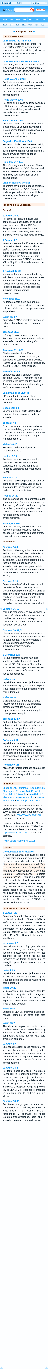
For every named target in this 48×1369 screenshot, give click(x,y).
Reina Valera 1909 (13, 99)
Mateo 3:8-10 (10, 444)
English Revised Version (17, 182)
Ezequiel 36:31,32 (13, 630)
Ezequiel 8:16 (10, 581)
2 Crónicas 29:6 (11, 654)
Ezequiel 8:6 (10, 1043)
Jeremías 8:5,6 (11, 332)
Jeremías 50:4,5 (12, 371)
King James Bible (13, 162)
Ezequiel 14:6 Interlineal (15, 788)
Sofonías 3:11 (10, 740)
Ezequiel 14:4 (10, 547)
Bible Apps (22, 800)
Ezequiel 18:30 (11, 215)
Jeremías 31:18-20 (13, 350)
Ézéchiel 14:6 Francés (14, 794)
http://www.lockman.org (29, 815)
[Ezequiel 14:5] (3, 615)
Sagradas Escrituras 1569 (17, 141)
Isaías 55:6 (9, 1008)
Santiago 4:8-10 (11, 523)
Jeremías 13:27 (11, 719)
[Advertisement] (24, 1145)
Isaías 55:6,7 (10, 317)
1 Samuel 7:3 (10, 240)
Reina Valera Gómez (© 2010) (19, 840)
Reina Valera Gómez (14, 79)
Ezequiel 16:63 (11, 608)
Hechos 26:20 (10, 495)
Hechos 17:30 (10, 477)
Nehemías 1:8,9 (11, 298)
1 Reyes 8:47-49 (12, 271)
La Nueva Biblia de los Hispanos (21, 61)
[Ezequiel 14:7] (44, 615)
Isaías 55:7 (9, 1023)
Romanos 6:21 (11, 764)
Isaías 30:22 (9, 697)
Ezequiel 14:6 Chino (23, 797)
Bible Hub (35, 800)
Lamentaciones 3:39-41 (16, 393)
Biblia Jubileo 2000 (13, 120)
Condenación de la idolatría (18, 851)
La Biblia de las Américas (17, 40)
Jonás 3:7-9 (9, 423)
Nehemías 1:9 (10, 943)
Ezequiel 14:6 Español (28, 791)
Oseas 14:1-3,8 (11, 408)
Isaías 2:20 (9, 679)
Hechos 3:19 (10, 456)
